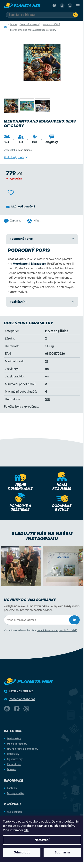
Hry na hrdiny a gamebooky (22, 748)
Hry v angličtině (56, 330)
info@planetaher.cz (22, 699)
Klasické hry (14, 764)
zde (26, 830)
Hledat (75, 14)
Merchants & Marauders (29, 263)
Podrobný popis (14, 157)
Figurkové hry (15, 759)
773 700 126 (21, 691)
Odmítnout (22, 852)
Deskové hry (14, 738)
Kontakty (12, 788)
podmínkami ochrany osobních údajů (57, 630)
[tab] (42, 302)
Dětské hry (13, 754)
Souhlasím (62, 852)
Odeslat (74, 619)
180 (47, 399)
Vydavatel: (18, 150)
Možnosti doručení (23, 206)
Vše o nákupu (14, 812)
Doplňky (11, 769)
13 (46, 361)
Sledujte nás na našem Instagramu (42, 536)
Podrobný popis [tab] (21, 239)
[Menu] (77, 5)
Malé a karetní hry (17, 743)
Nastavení (42, 840)
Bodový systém (15, 793)
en (47, 368)
